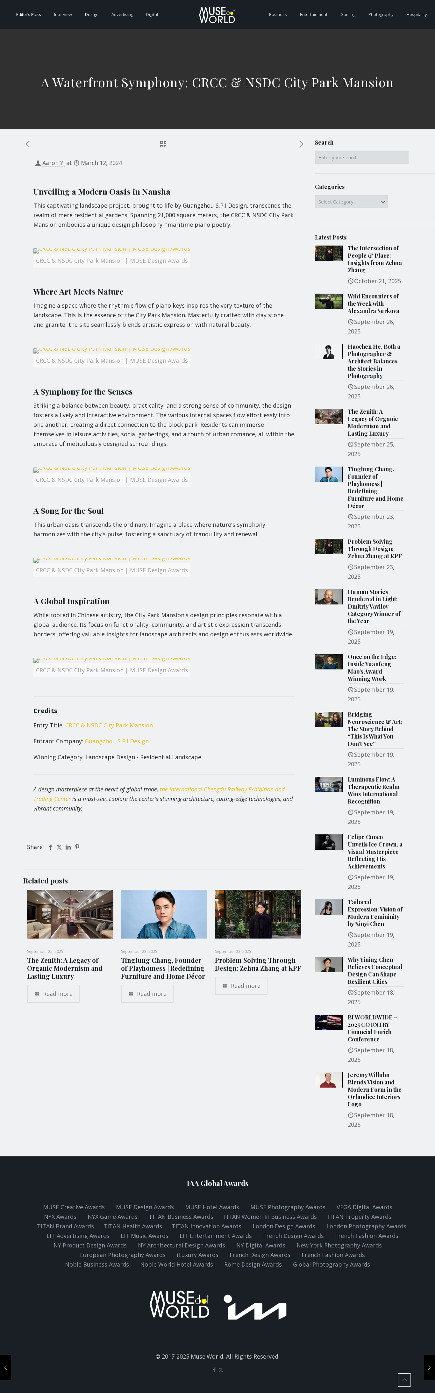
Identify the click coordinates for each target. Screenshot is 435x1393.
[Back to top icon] (404, 1380)
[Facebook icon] (214, 1369)
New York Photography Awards (339, 1245)
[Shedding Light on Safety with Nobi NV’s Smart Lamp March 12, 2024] (5, 1367)
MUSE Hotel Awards (212, 1207)
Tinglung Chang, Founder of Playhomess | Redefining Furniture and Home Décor (163, 968)
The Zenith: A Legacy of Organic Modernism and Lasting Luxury (65, 968)
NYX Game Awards (113, 1216)
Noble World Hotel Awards (176, 1264)
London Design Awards (284, 1226)
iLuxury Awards (197, 1255)
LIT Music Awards (145, 1235)
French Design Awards (293, 1235)
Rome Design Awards (253, 1264)
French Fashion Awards (366, 1235)
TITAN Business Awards (182, 1216)
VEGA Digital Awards (364, 1207)
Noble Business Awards (97, 1264)
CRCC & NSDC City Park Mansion (109, 725)
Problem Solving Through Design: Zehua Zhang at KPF (258, 964)
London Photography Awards (366, 1226)
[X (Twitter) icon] (220, 1369)
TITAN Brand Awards (65, 1226)
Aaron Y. (53, 163)
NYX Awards (61, 1216)
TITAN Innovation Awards (206, 1226)
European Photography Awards (123, 1255)
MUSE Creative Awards (74, 1207)
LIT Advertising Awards (78, 1235)
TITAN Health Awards (132, 1226)
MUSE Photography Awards (288, 1207)
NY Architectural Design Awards (182, 1245)
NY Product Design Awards (90, 1245)
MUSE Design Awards (145, 1207)
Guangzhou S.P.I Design (117, 741)
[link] (111, 261)
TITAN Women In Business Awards (270, 1216)
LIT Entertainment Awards (216, 1235)
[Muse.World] (217, 14)
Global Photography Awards (331, 1264)
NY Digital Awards (260, 1245)
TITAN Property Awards (358, 1216)
